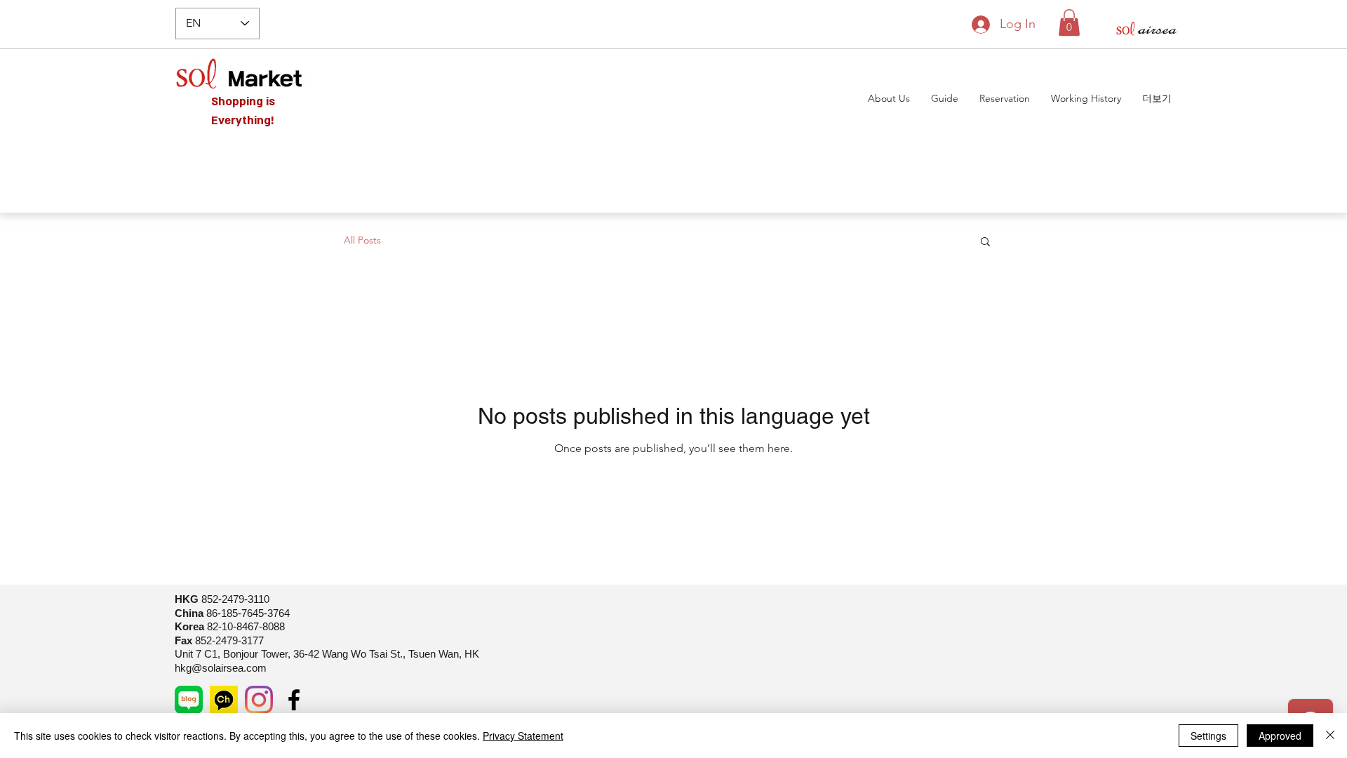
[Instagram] (259, 700)
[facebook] (294, 700)
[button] (1069, 22)
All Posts (362, 240)
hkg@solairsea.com (221, 668)
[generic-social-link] (189, 700)
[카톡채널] (224, 700)
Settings (1208, 736)
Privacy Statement (523, 736)
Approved (1280, 736)
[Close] (1330, 735)
